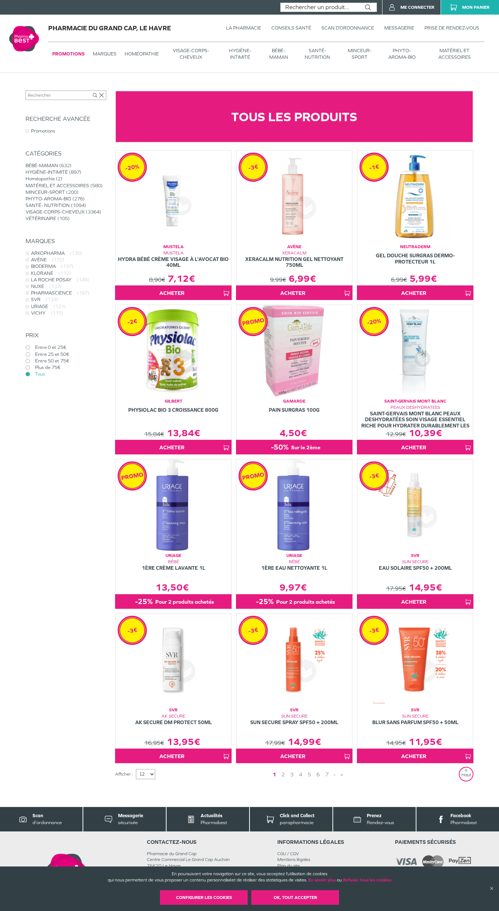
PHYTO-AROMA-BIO (402, 54)
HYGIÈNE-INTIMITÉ (240, 54)
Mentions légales (293, 859)
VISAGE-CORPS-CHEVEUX (191, 54)
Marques (105, 54)
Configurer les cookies (204, 897)
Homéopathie (142, 54)
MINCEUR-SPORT (360, 54)
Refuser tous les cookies (367, 880)
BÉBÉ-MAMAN (278, 54)
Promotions (68, 54)
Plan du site (288, 865)
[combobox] (320, 7)
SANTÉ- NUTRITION (317, 54)
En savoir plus (322, 880)
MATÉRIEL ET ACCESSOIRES (454, 54)
